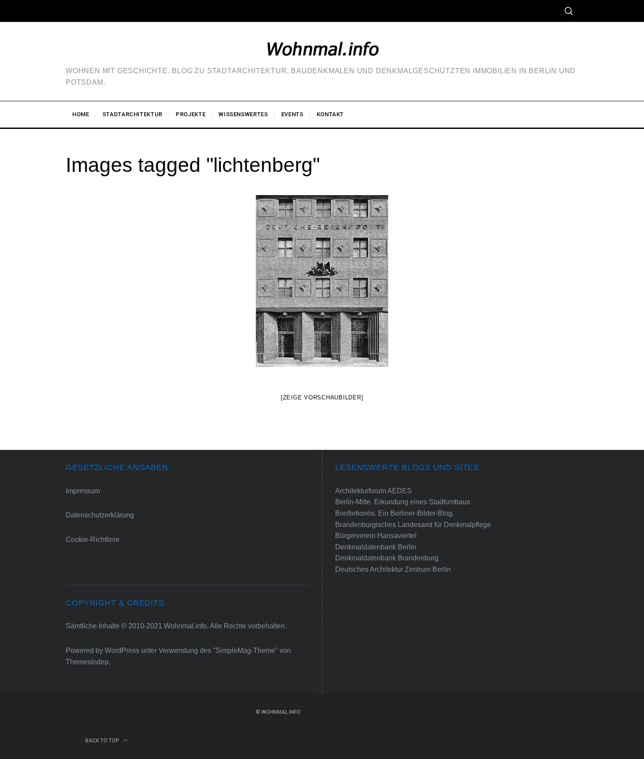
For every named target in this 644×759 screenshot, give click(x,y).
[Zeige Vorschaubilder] (322, 397)
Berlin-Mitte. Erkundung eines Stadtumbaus (402, 502)
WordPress (122, 650)
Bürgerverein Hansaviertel (376, 535)
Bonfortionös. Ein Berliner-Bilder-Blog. (394, 513)
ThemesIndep (87, 662)
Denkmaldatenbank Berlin (375, 547)
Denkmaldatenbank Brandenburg (387, 558)
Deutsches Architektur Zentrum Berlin (393, 569)
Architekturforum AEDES (373, 491)
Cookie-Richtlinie (93, 539)
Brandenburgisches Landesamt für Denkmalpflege (413, 524)
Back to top (102, 741)
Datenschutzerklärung (100, 515)
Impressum (83, 491)
